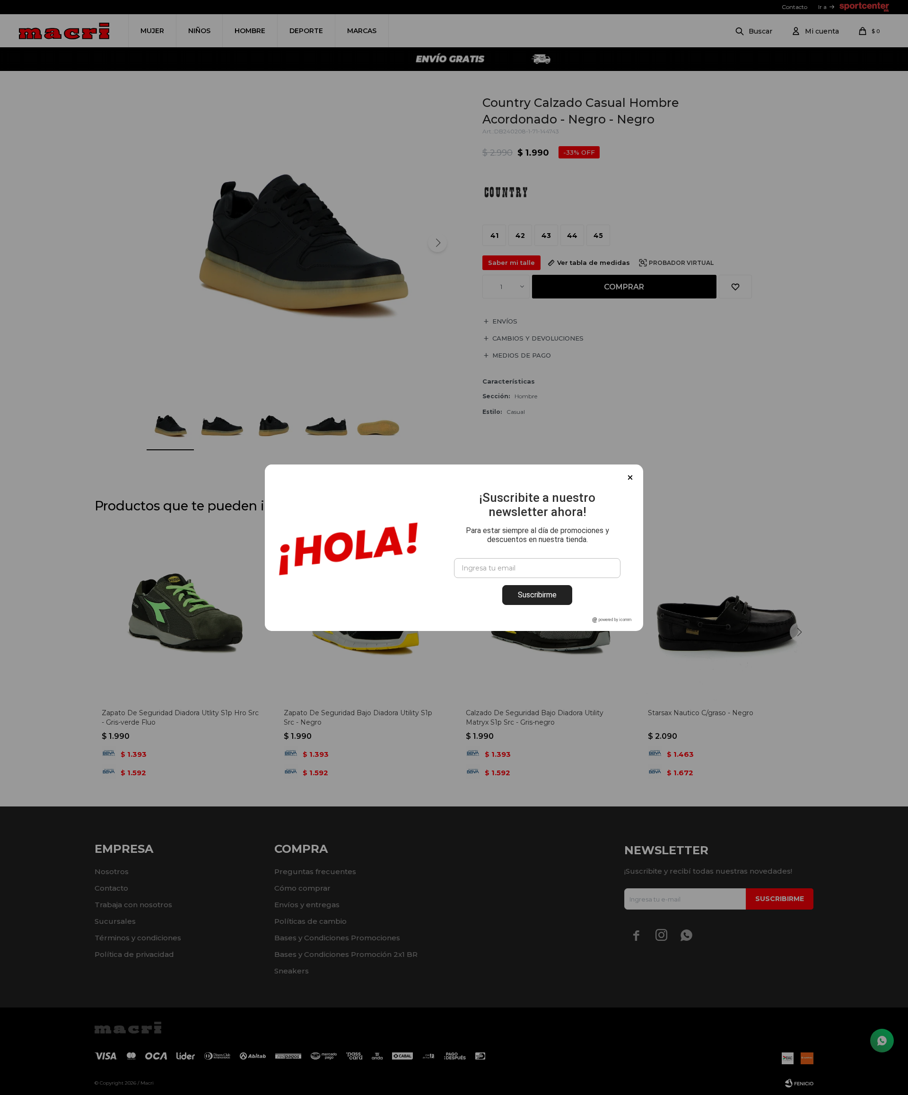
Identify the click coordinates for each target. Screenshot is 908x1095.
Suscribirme (537, 594)
